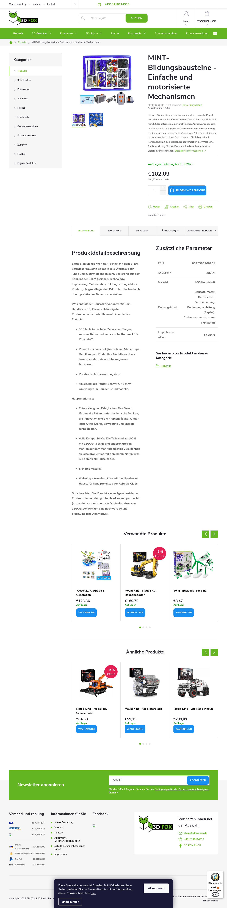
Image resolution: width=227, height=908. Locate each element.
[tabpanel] (96, 582)
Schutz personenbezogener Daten (69, 847)
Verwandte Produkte (199, 230)
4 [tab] (150, 627)
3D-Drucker (24, 80)
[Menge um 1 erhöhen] (163, 188)
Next (214, 534)
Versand (37, 4)
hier (93, 893)
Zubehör (22, 144)
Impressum (60, 854)
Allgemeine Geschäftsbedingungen (67, 839)
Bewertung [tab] (114, 230)
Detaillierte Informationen (189, 150)
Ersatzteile (23, 117)
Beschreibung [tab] (86, 230)
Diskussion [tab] (142, 230)
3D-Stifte (22, 98)
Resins (21, 108)
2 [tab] (143, 627)
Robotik (22, 71)
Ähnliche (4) (169, 230)
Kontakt (51, 4)
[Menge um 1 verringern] (163, 192)
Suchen (136, 18)
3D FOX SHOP (192, 845)
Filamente (23, 89)
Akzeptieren (156, 888)
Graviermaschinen (27, 126)
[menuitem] (18, 33)
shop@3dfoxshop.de (195, 833)
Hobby (21, 154)
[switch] (215, 894)
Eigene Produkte (26, 163)
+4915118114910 (194, 839)
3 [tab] (146, 627)
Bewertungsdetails (192, 105)
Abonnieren (198, 780)
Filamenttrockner (27, 135)
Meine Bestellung (18, 4)
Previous (205, 534)
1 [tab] (140, 627)
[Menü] (221, 873)
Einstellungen (70, 902)
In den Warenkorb (190, 190)
